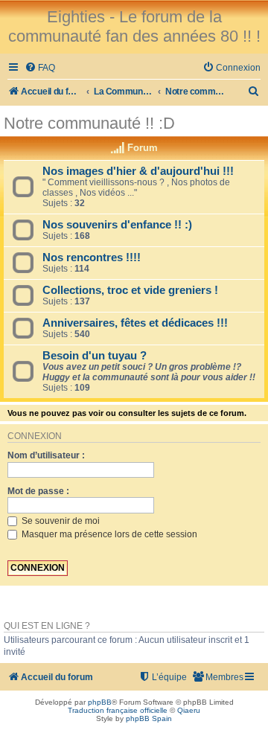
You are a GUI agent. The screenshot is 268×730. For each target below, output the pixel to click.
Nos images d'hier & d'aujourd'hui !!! (138, 171)
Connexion (34, 436)
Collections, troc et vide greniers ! (130, 290)
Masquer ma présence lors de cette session (108, 534)
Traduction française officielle (118, 710)
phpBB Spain (149, 718)
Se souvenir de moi (59, 521)
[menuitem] (40, 68)
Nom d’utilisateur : (46, 455)
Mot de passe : (38, 491)
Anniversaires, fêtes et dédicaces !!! (135, 323)
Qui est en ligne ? (47, 625)
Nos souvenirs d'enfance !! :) (117, 225)
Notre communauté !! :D (89, 123)
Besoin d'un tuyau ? (94, 356)
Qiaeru (188, 710)
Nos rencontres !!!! (91, 257)
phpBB (100, 702)
